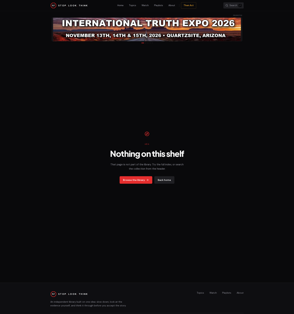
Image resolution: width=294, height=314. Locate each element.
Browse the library (134, 179)
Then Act (189, 5)
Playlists (158, 5)
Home (120, 5)
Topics (132, 5)
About (171, 5)
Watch (145, 5)
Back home (164, 179)
